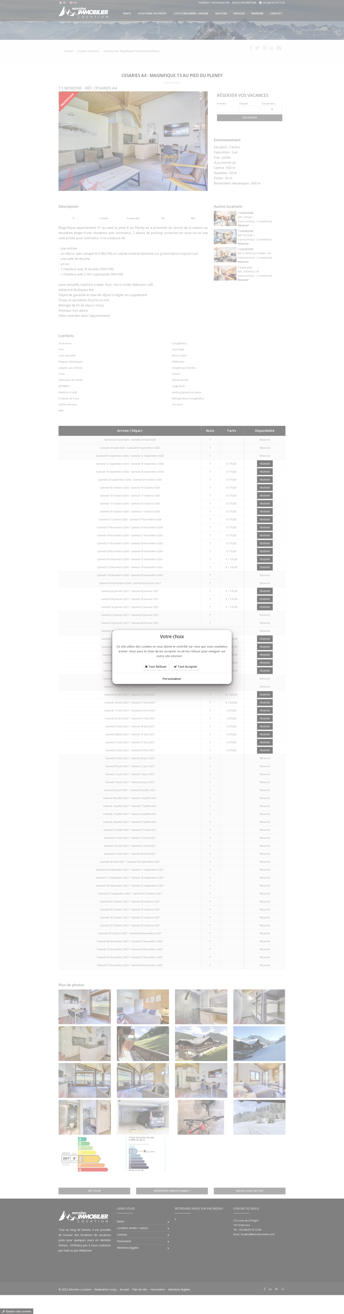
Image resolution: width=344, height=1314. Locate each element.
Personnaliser (171, 679)
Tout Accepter (187, 666)
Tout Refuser (157, 666)
